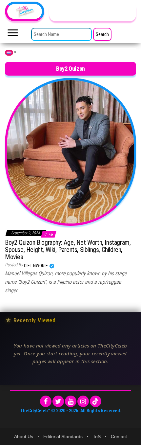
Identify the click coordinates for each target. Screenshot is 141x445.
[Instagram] (83, 401)
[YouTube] (70, 401)
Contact (119, 436)
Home (9, 52)
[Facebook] (45, 401)
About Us (23, 436)
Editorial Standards (63, 436)
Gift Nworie (36, 265)
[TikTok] (95, 401)
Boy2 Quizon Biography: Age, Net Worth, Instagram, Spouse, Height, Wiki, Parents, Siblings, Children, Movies (68, 250)
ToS (97, 436)
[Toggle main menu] (13, 34)
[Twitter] (58, 401)
